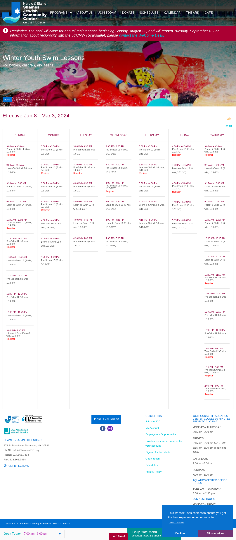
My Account (152, 427)
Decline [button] (180, 533)
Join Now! (118, 536)
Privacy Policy (153, 471)
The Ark (192, 12)
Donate (128, 12)
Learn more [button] (176, 522)
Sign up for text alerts (157, 452)
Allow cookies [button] (215, 533)
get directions (18, 465)
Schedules (149, 12)
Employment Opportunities (160, 434)
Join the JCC (152, 421)
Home (7, 99)
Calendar (172, 12)
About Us (85, 12)
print (228, 118)
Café (209, 12)
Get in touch (152, 458)
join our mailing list (106, 419)
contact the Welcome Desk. (141, 35)
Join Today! (107, 12)
